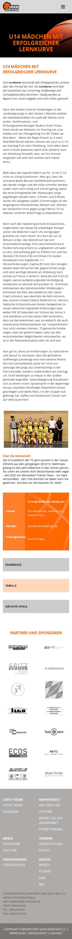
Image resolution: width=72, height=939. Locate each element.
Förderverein (14, 865)
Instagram (11, 844)
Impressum (17, 933)
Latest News (12, 805)
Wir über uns (49, 805)
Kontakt (56, 933)
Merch (44, 865)
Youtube (10, 850)
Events (44, 850)
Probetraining (51, 829)
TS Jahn (44, 871)
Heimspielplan (50, 844)
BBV (42, 884)
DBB (42, 878)
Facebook (10, 812)
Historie (45, 812)
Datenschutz (37, 933)
